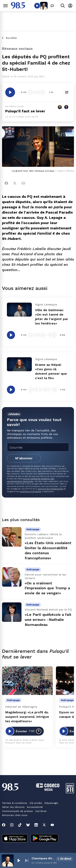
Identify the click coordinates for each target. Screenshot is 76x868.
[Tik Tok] (19, 825)
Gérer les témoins (13, 807)
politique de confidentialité (50, 489)
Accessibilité (35, 807)
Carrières (41, 811)
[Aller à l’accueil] (18, 7)
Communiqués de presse (17, 811)
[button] (19, 860)
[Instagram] (11, 825)
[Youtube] (52, 825)
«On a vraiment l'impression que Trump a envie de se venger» (47, 588)
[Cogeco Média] (47, 790)
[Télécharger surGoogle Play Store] (44, 838)
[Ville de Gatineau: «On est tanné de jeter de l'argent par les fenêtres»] (19, 310)
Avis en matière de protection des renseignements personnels (30, 480)
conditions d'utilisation (31, 491)
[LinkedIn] (36, 825)
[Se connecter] (70, 5)
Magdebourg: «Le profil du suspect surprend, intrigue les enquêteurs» (27, 716)
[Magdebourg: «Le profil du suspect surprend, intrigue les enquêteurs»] (27, 680)
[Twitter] (15, 183)
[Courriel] (23, 183)
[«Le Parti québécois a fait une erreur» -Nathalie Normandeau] (11, 612)
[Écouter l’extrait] (10, 92)
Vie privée (36, 803)
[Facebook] (6, 183)
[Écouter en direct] (37, 5)
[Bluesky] (28, 825)
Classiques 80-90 (43, 858)
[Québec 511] (70, 792)
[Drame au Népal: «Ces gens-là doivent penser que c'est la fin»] (19, 364)
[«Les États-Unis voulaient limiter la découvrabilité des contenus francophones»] (11, 537)
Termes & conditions (14, 803)
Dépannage (51, 803)
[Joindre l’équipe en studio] (52, 6)
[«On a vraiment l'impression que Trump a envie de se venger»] (11, 577)
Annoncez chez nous (14, 815)
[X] (44, 825)
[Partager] (67, 92)
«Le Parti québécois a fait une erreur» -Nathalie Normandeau (48, 619)
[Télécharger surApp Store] (15, 838)
